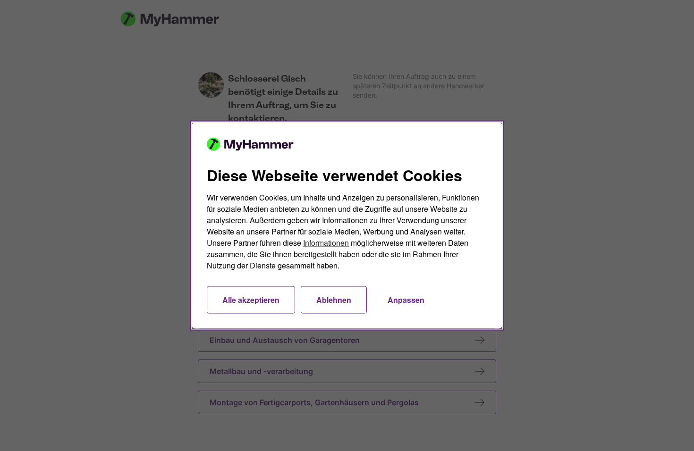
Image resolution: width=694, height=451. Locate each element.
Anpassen (406, 299)
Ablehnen (333, 299)
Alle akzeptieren (250, 299)
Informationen (326, 242)
